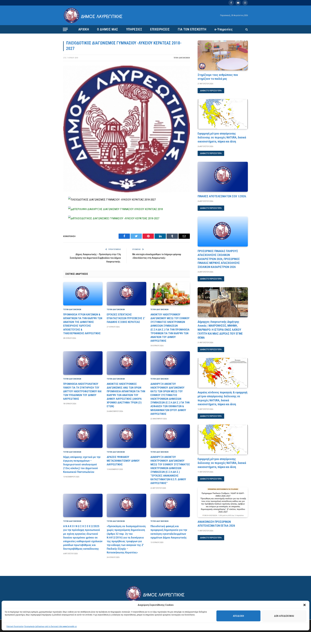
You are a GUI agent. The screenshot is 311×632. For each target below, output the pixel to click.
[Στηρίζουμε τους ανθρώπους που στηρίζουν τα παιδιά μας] (223, 55)
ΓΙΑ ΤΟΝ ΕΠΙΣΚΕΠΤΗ (192, 29)
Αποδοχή (238, 615)
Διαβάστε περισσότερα (211, 90)
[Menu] (65, 29)
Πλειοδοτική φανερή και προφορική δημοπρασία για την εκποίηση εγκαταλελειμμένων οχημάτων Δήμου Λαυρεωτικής (168, 532)
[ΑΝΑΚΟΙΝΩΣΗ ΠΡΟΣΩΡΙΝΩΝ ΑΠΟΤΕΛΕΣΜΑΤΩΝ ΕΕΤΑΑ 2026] (223, 502)
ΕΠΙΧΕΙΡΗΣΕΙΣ (160, 29)
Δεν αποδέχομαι (284, 615)
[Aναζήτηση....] (246, 29)
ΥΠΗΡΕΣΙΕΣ (134, 29)
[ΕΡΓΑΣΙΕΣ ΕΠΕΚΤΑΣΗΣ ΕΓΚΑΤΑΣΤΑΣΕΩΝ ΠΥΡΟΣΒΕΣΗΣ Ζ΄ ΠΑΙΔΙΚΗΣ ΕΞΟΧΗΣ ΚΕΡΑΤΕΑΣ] (126, 293)
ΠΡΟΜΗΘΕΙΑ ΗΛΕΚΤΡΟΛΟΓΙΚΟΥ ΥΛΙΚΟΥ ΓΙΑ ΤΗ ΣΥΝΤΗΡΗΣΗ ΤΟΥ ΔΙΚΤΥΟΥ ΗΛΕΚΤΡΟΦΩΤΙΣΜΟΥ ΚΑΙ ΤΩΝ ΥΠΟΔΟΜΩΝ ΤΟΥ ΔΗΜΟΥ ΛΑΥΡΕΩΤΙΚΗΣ (82, 391)
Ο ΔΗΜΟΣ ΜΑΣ (107, 29)
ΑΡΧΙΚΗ (83, 29)
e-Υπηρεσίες (223, 29)
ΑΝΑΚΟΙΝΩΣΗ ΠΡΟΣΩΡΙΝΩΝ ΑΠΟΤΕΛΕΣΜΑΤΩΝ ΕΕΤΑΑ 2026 (216, 523)
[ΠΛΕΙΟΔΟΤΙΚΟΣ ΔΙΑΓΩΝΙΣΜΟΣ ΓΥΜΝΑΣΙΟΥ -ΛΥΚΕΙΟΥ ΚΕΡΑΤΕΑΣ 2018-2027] (126, 191)
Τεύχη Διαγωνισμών (182, 58)
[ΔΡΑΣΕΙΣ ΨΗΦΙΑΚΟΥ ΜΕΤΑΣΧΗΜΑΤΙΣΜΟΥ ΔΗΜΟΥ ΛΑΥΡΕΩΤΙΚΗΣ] (126, 436)
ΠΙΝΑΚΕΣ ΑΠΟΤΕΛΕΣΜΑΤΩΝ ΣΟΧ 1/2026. (222, 196)
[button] (304, 605)
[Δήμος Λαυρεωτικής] (93, 15)
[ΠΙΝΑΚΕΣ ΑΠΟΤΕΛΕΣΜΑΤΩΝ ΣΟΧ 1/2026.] (223, 177)
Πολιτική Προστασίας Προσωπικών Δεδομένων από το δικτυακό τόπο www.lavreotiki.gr (41, 626)
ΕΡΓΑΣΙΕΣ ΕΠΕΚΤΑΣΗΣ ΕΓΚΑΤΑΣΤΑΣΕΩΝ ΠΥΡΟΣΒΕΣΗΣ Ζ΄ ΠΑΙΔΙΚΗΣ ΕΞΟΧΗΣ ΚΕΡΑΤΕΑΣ (126, 318)
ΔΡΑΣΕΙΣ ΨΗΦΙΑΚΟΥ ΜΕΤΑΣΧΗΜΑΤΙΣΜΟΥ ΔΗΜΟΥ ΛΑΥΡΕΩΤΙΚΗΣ (123, 460)
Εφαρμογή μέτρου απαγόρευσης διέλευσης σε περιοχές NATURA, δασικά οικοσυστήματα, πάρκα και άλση (222, 137)
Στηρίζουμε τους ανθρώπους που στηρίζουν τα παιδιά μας (218, 76)
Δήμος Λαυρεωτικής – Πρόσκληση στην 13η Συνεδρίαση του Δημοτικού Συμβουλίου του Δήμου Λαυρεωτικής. (95, 258)
